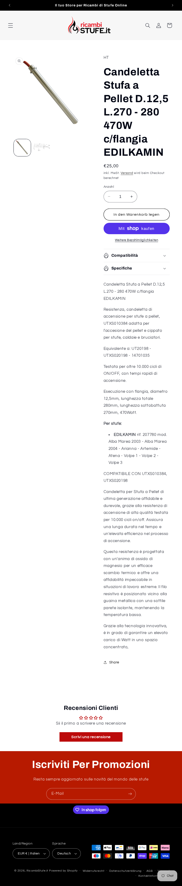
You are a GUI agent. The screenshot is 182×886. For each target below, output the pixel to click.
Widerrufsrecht (94, 871)
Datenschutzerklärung (125, 871)
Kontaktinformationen (154, 876)
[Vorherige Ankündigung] (9, 5)
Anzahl (109, 186)
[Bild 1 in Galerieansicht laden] (22, 147)
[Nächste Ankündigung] (172, 5)
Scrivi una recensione (91, 737)
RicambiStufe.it (37, 870)
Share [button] (114, 662)
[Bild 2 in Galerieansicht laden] (41, 147)
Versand (127, 173)
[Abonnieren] (130, 794)
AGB (149, 871)
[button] (10, 25)
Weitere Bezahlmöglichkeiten (136, 240)
